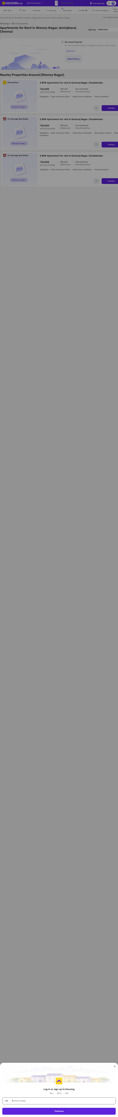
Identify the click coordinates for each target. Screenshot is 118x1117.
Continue (59, 1111)
